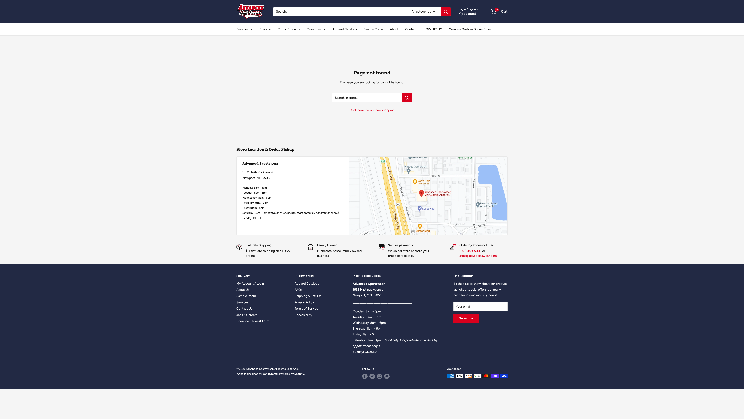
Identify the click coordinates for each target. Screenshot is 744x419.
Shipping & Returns (307, 296)
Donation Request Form (252, 321)
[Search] (446, 11)
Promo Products (289, 29)
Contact (411, 29)
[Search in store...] (407, 97)
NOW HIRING (432, 29)
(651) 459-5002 (470, 251)
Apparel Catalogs (344, 29)
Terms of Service (306, 308)
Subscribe (466, 318)
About (394, 29)
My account (467, 14)
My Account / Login (250, 283)
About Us (242, 290)
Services (242, 29)
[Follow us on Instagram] (379, 376)
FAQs (298, 290)
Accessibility (303, 315)
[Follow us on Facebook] (365, 376)
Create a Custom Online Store (470, 29)
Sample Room (373, 29)
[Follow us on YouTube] (387, 376)
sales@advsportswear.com (478, 256)
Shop (263, 29)
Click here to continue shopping (372, 110)
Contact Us (244, 308)
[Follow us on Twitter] (372, 376)
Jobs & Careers (246, 315)
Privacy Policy (304, 302)
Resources (314, 29)
